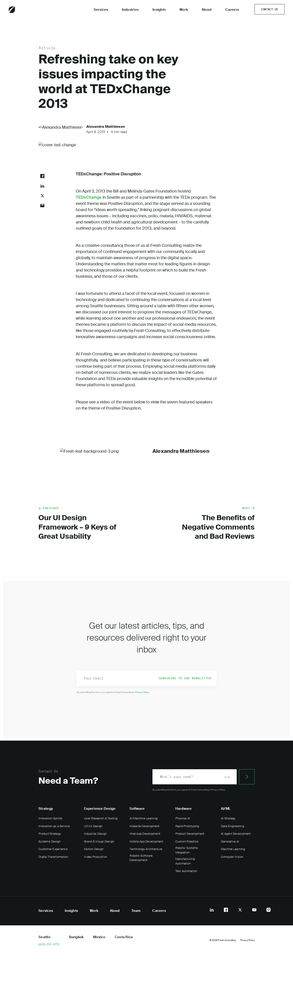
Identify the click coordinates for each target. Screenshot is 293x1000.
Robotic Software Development (141, 858)
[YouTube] (254, 910)
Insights (159, 9)
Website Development (144, 826)
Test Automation (186, 871)
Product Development (189, 834)
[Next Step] (247, 776)
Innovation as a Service (54, 826)
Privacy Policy (142, 692)
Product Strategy (49, 834)
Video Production (95, 857)
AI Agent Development (236, 834)
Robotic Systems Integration (186, 850)
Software (137, 808)
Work (183, 9)
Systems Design (49, 841)
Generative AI (230, 841)
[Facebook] (226, 910)
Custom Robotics (187, 841)
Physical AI (182, 818)
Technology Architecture (146, 849)
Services (101, 9)
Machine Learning (233, 849)
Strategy (45, 808)
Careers (232, 9)
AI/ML (226, 808)
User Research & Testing (100, 818)
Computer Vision (232, 857)
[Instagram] (268, 910)
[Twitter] (240, 910)
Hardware (183, 808)
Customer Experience (53, 849)
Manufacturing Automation (185, 861)
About (207, 9)
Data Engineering (232, 826)
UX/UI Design (93, 826)
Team (136, 910)
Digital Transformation (53, 857)
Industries (130, 9)
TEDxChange (89, 197)
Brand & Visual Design (99, 841)
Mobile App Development (146, 841)
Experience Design (99, 808)
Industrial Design (95, 834)
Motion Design (93, 849)
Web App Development (145, 834)
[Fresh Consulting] (24, 9)
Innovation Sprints (50, 818)
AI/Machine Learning (143, 818)
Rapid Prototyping (187, 826)
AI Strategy (228, 818)
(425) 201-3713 (49, 944)
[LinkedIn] (211, 910)
